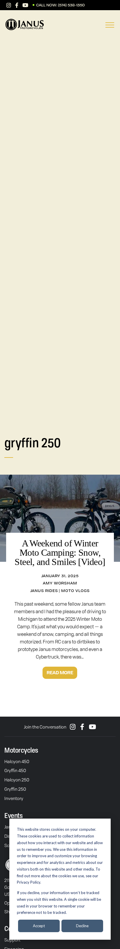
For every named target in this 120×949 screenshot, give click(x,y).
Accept (39, 925)
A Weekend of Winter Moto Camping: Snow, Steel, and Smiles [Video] (60, 552)
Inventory (13, 798)
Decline (82, 925)
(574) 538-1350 (71, 5)
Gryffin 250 (15, 789)
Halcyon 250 (16, 780)
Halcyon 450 (16, 761)
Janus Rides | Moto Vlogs (60, 590)
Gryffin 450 (15, 770)
